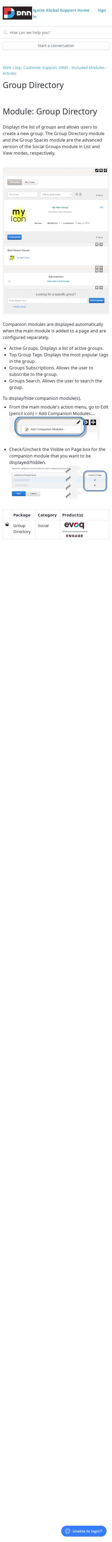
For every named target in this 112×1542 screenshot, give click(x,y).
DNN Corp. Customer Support (30, 67)
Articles (9, 73)
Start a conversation (56, 45)
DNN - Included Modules (82, 67)
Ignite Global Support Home (62, 10)
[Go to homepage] (17, 13)
